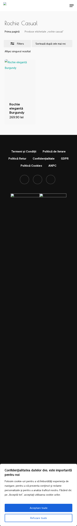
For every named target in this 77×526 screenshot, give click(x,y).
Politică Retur (17, 158)
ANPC (52, 165)
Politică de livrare (54, 151)
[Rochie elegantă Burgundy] (20, 78)
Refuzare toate (38, 518)
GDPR (65, 158)
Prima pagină (12, 31)
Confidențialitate (44, 158)
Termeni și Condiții (23, 151)
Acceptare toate (38, 508)
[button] (72, 5)
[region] (38, 495)
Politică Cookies (31, 165)
